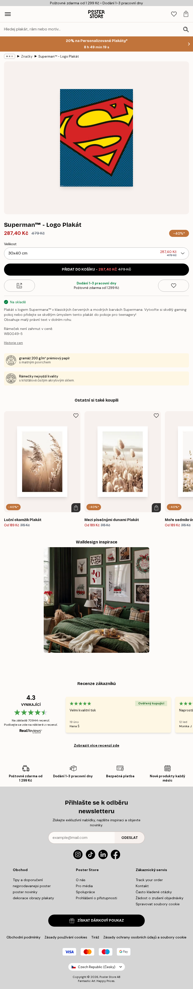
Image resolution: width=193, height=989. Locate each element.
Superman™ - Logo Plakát (58, 56)
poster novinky (25, 892)
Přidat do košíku (96, 269)
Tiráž (95, 937)
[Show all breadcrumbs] (9, 56)
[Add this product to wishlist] (173, 286)
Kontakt (142, 886)
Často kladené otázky (154, 892)
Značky (26, 56)
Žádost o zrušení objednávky (159, 898)
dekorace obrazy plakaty (33, 898)
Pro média (84, 886)
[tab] (174, 14)
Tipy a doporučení (28, 880)
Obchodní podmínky (23, 937)
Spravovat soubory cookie (158, 904)
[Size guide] (19, 286)
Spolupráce (85, 892)
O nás (80, 880)
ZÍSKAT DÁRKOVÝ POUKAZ (100, 920)
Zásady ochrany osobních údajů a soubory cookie (144, 937)
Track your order (149, 880)
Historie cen (13, 343)
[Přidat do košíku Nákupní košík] (75, 507)
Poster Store (108, 977)
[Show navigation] (8, 14)
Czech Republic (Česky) (96, 967)
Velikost (10, 244)
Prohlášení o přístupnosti (96, 898)
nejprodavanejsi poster (32, 886)
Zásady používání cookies (65, 937)
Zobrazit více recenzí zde (96, 745)
